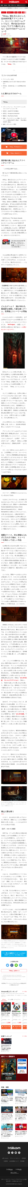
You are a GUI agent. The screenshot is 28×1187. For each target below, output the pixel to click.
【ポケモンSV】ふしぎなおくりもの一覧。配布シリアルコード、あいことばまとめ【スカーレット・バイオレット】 (7, 1117)
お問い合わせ (5, 1158)
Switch (5, 5)
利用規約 (24, 1158)
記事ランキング (6, 1036)
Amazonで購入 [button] (7, 1027)
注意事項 (6, 1161)
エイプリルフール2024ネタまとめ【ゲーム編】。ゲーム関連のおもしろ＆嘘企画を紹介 (7, 1134)
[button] (22, 1063)
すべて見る (24, 991)
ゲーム (4, 999)
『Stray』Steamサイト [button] (15, 153)
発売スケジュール (21, 5)
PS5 (9, 5)
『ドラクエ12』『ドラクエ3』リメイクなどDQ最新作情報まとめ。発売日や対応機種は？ (7, 1099)
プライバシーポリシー (15, 1158)
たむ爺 (4, 34)
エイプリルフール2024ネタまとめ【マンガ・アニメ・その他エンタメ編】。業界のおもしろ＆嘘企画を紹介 (21, 1116)
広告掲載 (22, 1161)
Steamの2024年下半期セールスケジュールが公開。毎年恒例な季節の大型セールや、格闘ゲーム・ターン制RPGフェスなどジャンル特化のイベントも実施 (6, 1048)
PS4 (20, 12)
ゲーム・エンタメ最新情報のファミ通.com (9, 8)
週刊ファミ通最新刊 (8, 1056)
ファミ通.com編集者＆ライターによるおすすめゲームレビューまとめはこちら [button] (14, 954)
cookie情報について (14, 1161)
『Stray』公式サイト (14, 970)
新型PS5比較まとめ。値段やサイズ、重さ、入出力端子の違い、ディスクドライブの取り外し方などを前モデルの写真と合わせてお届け (21, 1099)
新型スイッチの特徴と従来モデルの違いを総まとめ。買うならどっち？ (21, 1133)
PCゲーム (13, 5)
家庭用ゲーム (10, 12)
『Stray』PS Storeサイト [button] (15, 147)
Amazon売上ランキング (9, 991)
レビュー (21, 8)
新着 (2, 5)
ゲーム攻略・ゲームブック (14, 999)
